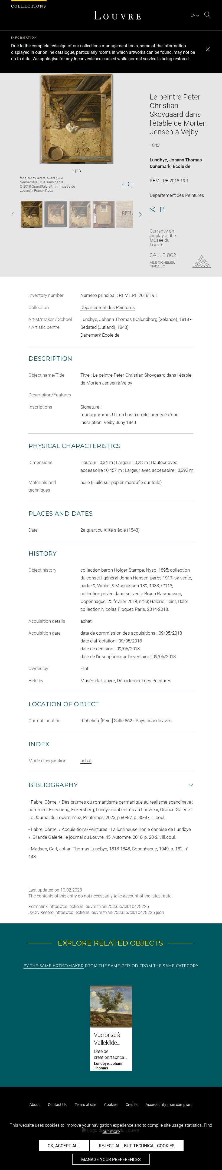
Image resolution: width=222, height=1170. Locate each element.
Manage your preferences (111, 1159)
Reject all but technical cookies (137, 1145)
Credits (132, 1104)
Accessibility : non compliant (169, 1104)
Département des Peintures (107, 307)
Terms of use (85, 1104)
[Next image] (136, 214)
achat (86, 760)
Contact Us (57, 1104)
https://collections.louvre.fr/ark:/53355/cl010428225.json (110, 912)
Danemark (160, 166)
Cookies (110, 1104)
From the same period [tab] (111, 965)
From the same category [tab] (168, 965)
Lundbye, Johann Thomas (176, 160)
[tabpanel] (111, 1028)
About (35, 1104)
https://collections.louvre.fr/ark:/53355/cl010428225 (99, 906)
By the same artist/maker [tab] (54, 965)
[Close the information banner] (207, 49)
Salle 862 (163, 255)
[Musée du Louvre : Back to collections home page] (117, 15)
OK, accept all (64, 1145)
